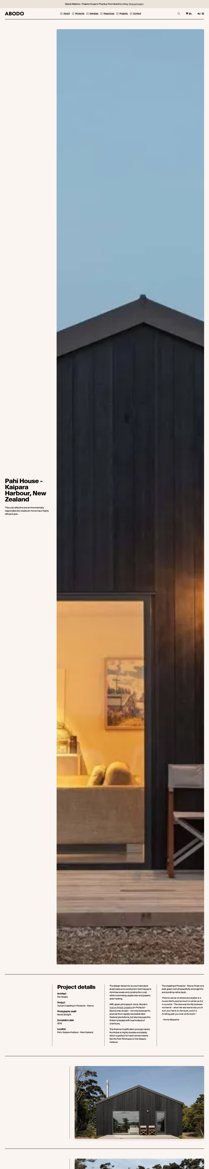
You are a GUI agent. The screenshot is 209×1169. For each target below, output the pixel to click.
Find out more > (136, 4)
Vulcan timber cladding (121, 1007)
